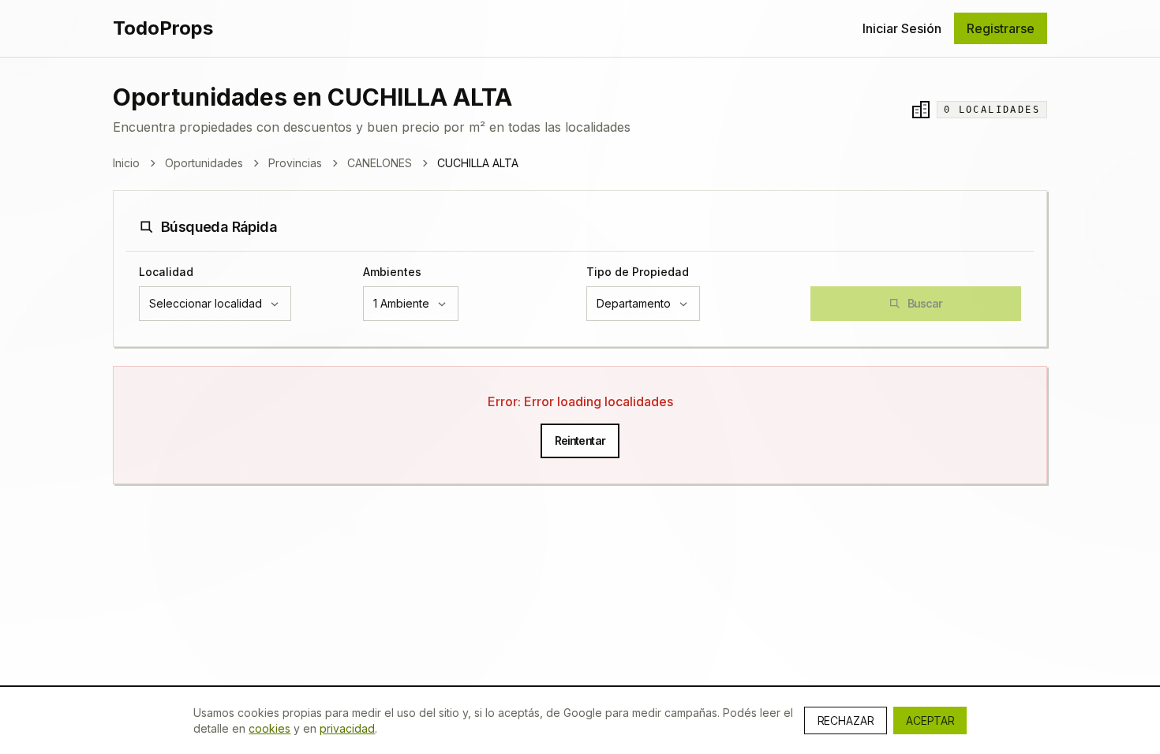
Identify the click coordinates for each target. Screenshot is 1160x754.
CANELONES (379, 163)
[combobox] (215, 303)
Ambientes (392, 271)
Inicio (126, 163)
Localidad (166, 271)
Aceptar (930, 720)
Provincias (295, 163)
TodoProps (163, 28)
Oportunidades (204, 163)
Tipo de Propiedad (637, 271)
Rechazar (846, 720)
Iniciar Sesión (902, 28)
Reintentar (580, 440)
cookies (269, 728)
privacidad (347, 728)
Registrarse (1001, 28)
